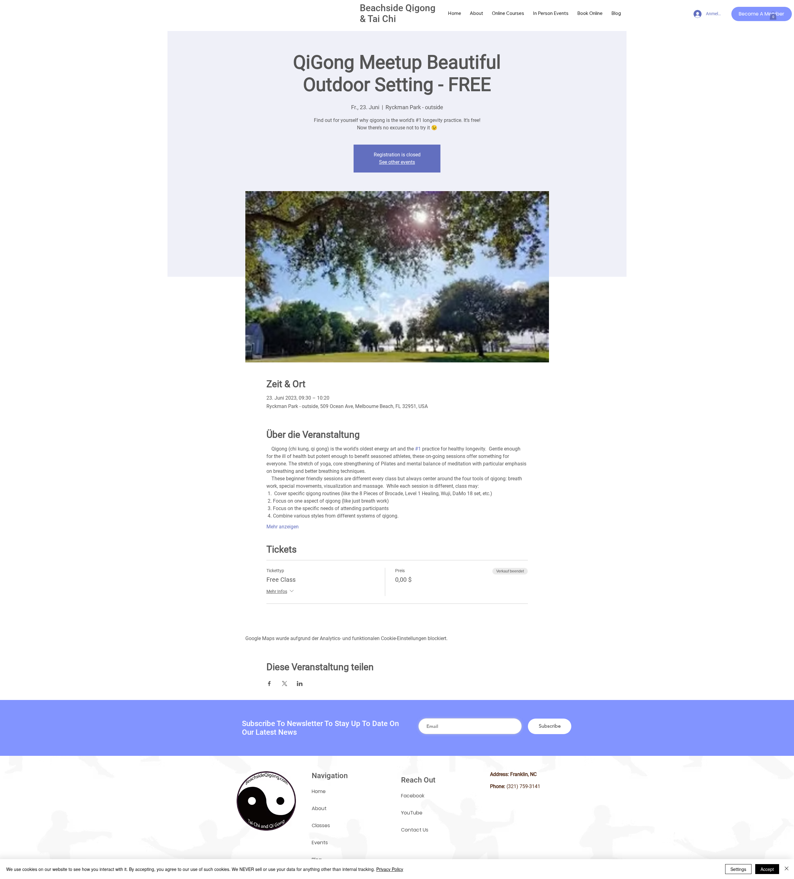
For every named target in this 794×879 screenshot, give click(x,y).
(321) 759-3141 (523, 786)
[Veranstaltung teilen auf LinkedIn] (300, 683)
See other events (397, 162)
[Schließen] (786, 869)
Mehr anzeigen (282, 527)
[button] (773, 15)
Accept (767, 869)
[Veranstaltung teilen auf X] (285, 683)
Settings (738, 869)
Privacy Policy (389, 869)
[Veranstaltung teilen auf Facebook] (269, 683)
